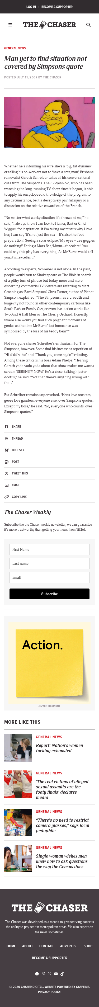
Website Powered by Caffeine (67, 986)
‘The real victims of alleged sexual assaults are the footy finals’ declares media (62, 789)
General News (15, 48)
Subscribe (49, 594)
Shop (88, 946)
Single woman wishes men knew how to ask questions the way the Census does (62, 861)
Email (15, 485)
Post (15, 461)
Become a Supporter (57, 6)
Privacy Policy (49, 991)
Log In (31, 6)
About (27, 946)
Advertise (68, 946)
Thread (17, 438)
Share (16, 426)
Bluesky (17, 450)
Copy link (19, 496)
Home (11, 946)
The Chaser (52, 77)
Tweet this (19, 473)
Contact (46, 946)
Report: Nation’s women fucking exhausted (59, 748)
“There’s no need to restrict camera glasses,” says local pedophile (62, 826)
